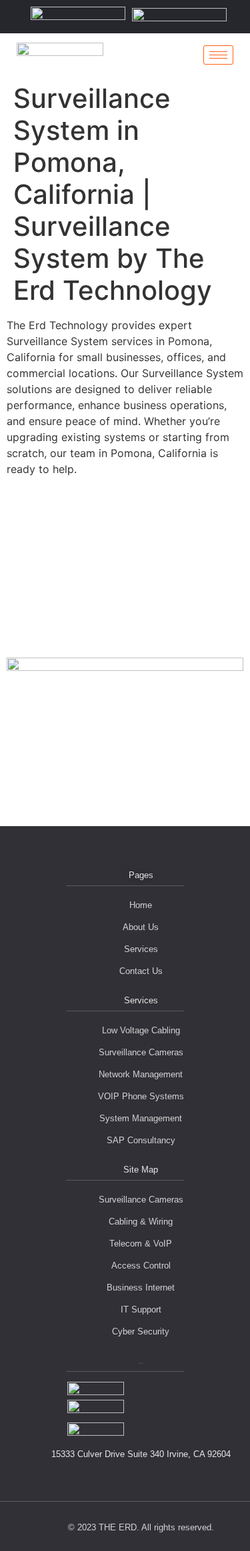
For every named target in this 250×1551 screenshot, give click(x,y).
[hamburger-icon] (218, 55)
